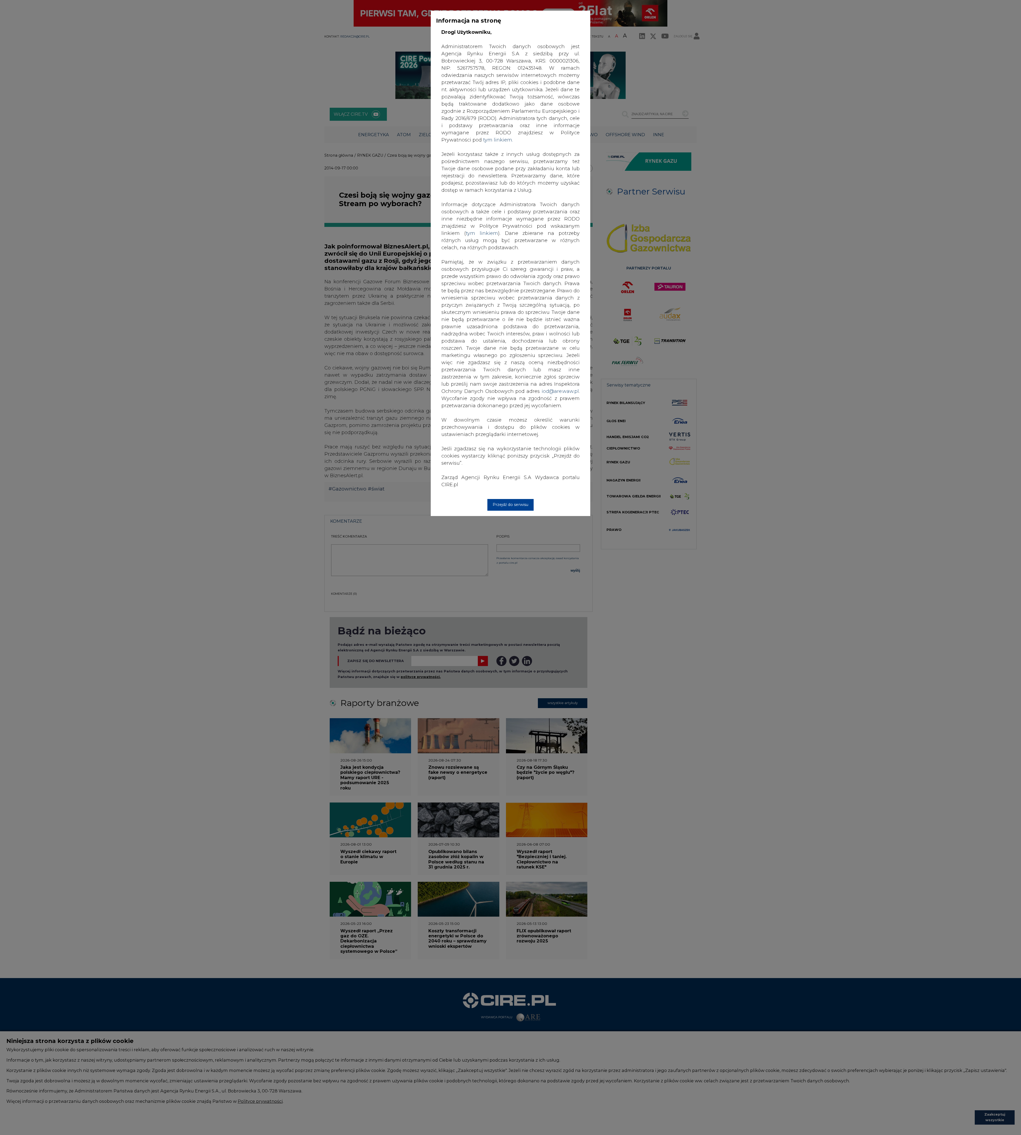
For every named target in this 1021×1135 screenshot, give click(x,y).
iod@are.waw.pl (560, 391)
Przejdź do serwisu (510, 504)
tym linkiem (482, 233)
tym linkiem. (498, 140)
